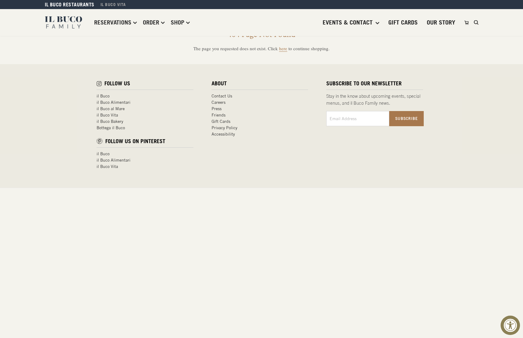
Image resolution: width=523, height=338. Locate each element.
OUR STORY (441, 22)
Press (217, 108)
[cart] (467, 22)
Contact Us (222, 96)
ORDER (152, 22)
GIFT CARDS (403, 22)
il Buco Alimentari (113, 102)
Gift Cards (221, 121)
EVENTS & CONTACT (348, 22)
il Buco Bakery (110, 121)
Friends (218, 115)
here (283, 48)
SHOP (178, 22)
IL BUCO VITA (113, 4)
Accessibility (223, 134)
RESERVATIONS (113, 22)
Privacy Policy (224, 127)
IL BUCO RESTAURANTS (69, 4)
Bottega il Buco (111, 127)
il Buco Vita (107, 115)
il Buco (103, 96)
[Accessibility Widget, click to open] (510, 325)
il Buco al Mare (111, 108)
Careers (218, 102)
